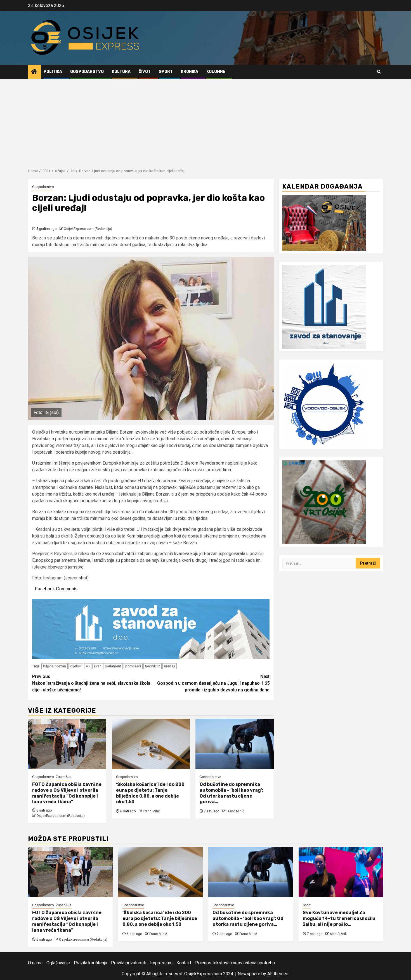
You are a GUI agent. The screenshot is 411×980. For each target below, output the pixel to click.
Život (145, 71)
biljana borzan (54, 666)
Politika (53, 71)
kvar (97, 666)
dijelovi (76, 666)
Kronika (189, 71)
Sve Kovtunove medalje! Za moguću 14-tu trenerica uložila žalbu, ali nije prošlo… (339, 918)
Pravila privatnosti (128, 962)
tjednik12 (152, 666)
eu (88, 666)
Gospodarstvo (87, 71)
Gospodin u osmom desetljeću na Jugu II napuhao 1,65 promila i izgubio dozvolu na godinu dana (213, 683)
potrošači (133, 666)
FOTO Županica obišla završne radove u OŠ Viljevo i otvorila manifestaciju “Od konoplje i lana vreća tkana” (66, 793)
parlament (113, 666)
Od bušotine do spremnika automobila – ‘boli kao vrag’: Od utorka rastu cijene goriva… (231, 793)
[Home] (34, 72)
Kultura (121, 71)
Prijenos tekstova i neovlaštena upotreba (235, 962)
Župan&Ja (63, 777)
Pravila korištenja (90, 962)
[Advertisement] (205, 121)
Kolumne (215, 71)
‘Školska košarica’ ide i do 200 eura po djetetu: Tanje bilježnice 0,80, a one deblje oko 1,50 (150, 793)
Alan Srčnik (338, 934)
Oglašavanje (58, 962)
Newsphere (249, 973)
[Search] (378, 71)
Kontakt (183, 962)
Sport (166, 71)
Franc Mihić (151, 811)
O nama (35, 962)
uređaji (169, 666)
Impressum (161, 962)
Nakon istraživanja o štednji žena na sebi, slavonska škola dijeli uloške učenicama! (91, 683)
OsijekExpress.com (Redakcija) (88, 229)
